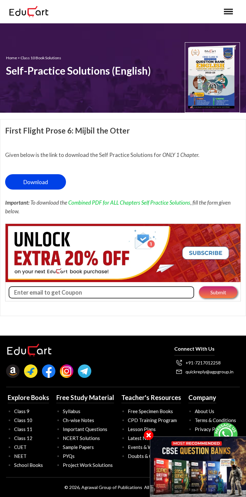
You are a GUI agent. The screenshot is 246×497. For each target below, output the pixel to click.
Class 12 (23, 438)
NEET (20, 456)
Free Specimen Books (150, 411)
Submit (218, 292)
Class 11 (23, 429)
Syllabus (71, 411)
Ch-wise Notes (78, 420)
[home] (28, 11)
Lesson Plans (142, 429)
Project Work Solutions (88, 465)
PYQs (69, 456)
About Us (204, 411)
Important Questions (85, 429)
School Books (28, 465)
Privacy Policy (210, 429)
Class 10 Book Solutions (40, 57)
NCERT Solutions (81, 438)
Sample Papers (78, 447)
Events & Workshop (149, 447)
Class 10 (23, 420)
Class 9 (21, 411)
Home (11, 57)
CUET (20, 447)
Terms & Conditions (215, 420)
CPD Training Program (152, 420)
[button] (228, 11)
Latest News (141, 438)
